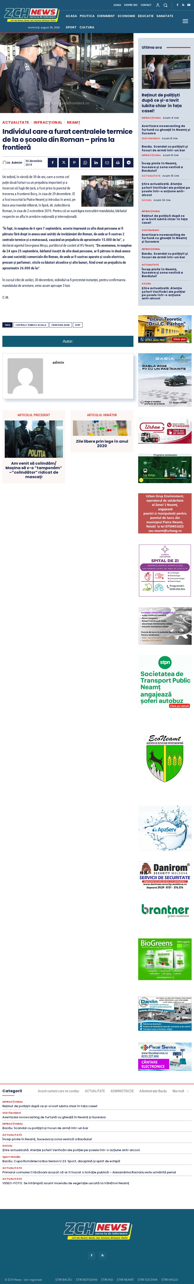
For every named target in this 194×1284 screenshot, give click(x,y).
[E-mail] (107, 162)
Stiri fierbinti (151, 138)
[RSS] (183, 5)
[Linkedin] (96, 162)
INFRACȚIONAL (48, 122)
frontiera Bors (61, 325)
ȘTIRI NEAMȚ (125, 1280)
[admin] (4, 162)
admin (17, 162)
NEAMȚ (73, 122)
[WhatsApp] (85, 162)
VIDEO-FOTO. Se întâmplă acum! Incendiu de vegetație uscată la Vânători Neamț (65, 1183)
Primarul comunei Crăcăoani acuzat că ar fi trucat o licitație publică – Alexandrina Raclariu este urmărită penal (89, 1172)
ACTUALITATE (15, 122)
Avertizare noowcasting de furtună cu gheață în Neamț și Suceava (166, 129)
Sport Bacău (11, 1157)
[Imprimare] (118, 162)
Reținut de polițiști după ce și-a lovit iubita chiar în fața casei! (162, 103)
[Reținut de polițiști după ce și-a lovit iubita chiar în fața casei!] (166, 72)
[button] (165, 5)
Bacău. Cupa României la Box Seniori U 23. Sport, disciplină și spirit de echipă (61, 1161)
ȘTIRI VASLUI (169, 1280)
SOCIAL (147, 200)
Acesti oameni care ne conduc (58, 1091)
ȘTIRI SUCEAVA (148, 1280)
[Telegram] (128, 162)
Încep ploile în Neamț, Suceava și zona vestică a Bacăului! (162, 167)
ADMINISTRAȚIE (122, 1091)
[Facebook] (177, 5)
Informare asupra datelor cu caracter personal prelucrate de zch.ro (97, 1248)
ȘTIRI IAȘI (107, 1280)
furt (77, 325)
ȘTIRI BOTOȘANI (86, 1280)
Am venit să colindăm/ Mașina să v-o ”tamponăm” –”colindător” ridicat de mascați (33, 470)
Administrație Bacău (153, 1091)
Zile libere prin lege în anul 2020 (102, 443)
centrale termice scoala (31, 325)
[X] (63, 162)
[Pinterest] (74, 162)
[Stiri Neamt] (31, 14)
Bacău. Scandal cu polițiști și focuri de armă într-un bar (165, 148)
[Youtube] (189, 5)
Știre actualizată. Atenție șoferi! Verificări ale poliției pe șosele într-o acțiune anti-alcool (166, 189)
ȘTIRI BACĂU (63, 1280)
